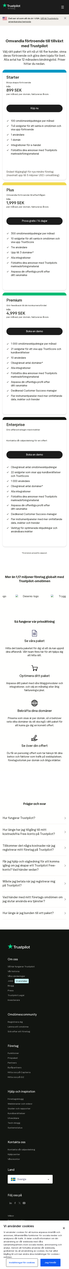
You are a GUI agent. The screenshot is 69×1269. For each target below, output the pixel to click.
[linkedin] (10, 1203)
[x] (19, 1203)
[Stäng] (65, 18)
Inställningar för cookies (22, 1262)
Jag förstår (50, 1262)
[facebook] (15, 1203)
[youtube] (24, 1203)
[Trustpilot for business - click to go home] (11, 7)
